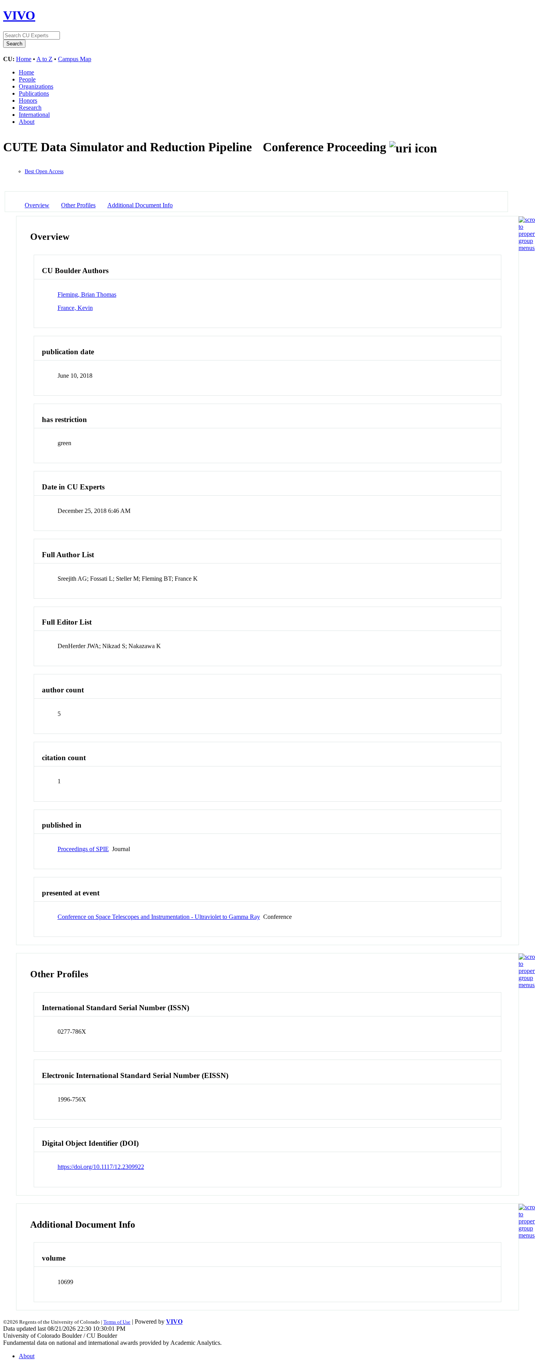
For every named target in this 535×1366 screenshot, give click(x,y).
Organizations (36, 86)
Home (23, 59)
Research (30, 107)
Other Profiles (78, 205)
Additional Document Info (140, 205)
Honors (28, 100)
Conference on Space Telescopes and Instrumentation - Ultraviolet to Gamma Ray (159, 916)
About (26, 121)
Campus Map (74, 59)
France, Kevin (75, 307)
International (34, 114)
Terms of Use (116, 1322)
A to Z (44, 59)
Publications (34, 93)
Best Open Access (44, 171)
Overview (37, 205)
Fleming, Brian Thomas (87, 294)
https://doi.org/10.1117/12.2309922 (101, 1166)
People (27, 79)
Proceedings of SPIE (83, 849)
